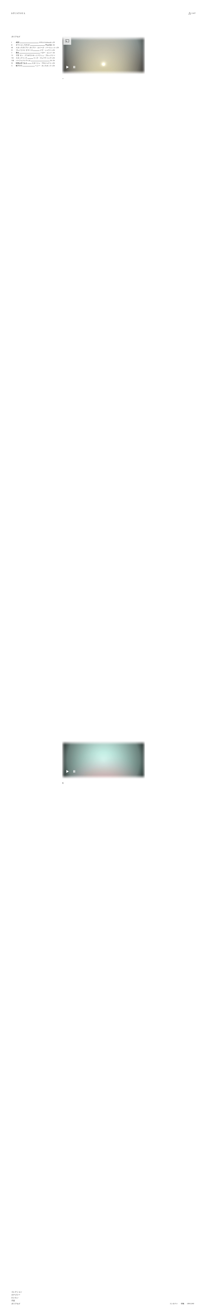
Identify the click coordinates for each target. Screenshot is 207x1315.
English (190, 1303)
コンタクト (174, 1303)
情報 (182, 1303)
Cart (193, 13)
